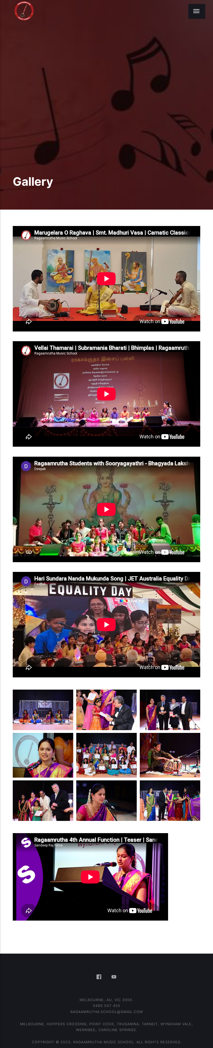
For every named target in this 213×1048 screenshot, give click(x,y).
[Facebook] (99, 977)
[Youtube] (114, 977)
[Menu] (196, 11)
